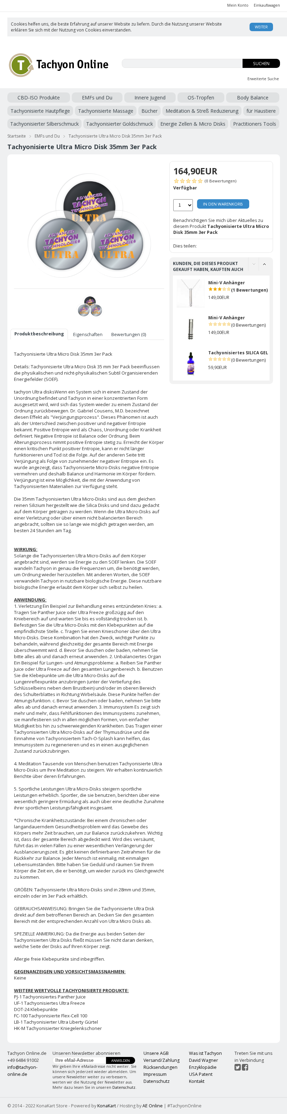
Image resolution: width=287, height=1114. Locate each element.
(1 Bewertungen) (249, 290)
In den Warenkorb (223, 204)
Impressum (155, 1074)
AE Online (152, 1106)
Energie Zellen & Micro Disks (192, 123)
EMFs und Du (97, 97)
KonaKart (106, 1106)
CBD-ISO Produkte (39, 97)
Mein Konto (237, 5)
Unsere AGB (156, 1053)
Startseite (16, 136)
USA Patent (200, 1074)
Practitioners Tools (254, 123)
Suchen (261, 64)
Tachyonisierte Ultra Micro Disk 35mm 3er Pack (115, 136)
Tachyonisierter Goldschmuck (119, 123)
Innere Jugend (150, 97)
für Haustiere (261, 110)
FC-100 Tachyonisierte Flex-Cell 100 (50, 1015)
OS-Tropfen (201, 97)
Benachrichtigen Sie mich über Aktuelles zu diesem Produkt (221, 226)
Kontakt (196, 1081)
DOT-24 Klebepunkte (36, 1009)
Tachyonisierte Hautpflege (40, 110)
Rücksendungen (160, 1067)
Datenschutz (123, 1087)
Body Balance (252, 97)
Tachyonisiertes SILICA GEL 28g (242, 353)
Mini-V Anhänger (226, 283)
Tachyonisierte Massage (105, 110)
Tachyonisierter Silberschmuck (44, 123)
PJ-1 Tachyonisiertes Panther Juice (50, 997)
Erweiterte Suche (263, 78)
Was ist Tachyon (205, 1053)
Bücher (149, 110)
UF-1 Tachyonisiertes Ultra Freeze (49, 1003)
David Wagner (203, 1060)
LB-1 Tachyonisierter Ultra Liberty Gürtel (56, 1022)
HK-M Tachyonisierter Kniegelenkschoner (58, 1028)
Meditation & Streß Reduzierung (202, 110)
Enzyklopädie (203, 1067)
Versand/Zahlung (162, 1060)
